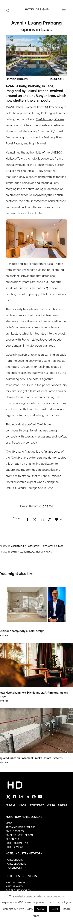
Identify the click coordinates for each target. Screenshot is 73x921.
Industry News (44, 552)
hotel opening (49, 546)
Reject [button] (54, 909)
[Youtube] (40, 796)
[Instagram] (21, 796)
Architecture (18, 546)
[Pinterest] (33, 796)
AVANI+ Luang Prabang (51, 119)
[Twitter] (8, 796)
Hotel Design (33, 546)
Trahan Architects (24, 270)
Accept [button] (40, 909)
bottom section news (22, 552)
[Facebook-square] (14, 796)
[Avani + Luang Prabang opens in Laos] (27, 520)
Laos (60, 546)
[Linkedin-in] (27, 796)
